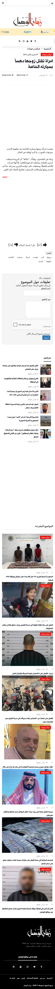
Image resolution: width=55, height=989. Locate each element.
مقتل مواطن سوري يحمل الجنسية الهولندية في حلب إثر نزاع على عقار (28, 767)
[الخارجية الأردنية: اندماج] (45, 425)
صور (18, 978)
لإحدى (40, 261)
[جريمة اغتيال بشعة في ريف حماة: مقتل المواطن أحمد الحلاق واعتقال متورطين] (27, 803)
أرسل (46, 337)
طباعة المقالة (6, 75)
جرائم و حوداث (33, 48)
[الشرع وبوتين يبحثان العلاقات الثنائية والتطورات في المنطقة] (45, 387)
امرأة (28, 257)
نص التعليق (46, 299)
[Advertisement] (27, 115)
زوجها (49, 257)
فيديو (23, 978)
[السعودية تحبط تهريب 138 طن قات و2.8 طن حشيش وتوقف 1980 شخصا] (27, 568)
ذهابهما (48, 261)
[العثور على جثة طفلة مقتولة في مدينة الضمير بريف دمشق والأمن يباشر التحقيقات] (27, 616)
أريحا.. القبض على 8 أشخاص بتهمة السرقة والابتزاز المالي (32, 673)
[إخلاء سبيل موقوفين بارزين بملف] (45, 438)
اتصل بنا (12, 978)
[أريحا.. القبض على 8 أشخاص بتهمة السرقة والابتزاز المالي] (27, 665)
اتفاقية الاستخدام (32, 978)
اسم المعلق (45, 288)
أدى (42, 257)
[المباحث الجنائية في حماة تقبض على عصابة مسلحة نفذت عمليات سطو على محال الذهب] (27, 852)
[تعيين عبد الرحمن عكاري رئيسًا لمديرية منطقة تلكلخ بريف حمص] (45, 412)
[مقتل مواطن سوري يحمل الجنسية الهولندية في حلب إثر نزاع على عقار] (27, 758)
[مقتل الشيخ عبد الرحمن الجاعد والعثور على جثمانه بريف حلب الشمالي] (45, 374)
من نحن (42, 978)
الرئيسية (47, 48)
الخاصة (11, 257)
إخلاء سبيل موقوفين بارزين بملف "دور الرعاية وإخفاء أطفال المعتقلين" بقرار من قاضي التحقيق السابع (21, 433)
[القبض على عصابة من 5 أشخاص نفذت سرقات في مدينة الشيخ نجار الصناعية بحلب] (27, 710)
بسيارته (20, 257)
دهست (35, 257)
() (40, 244)
